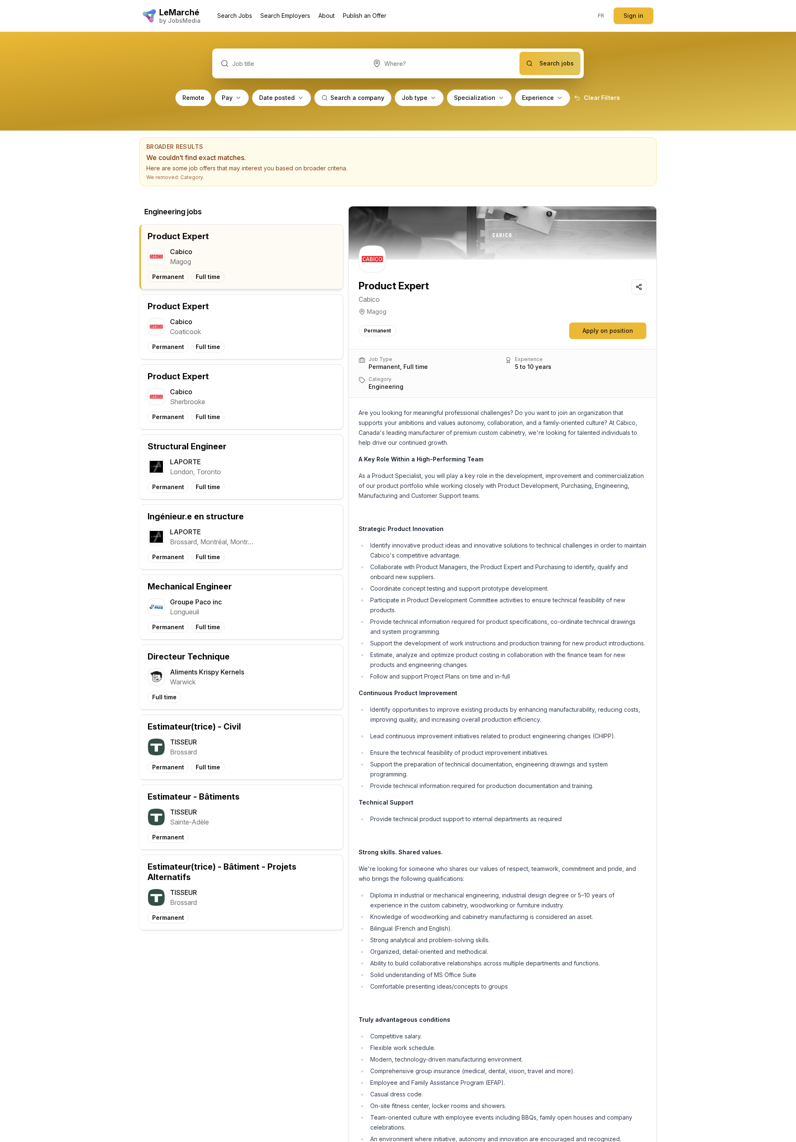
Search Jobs (234, 15)
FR (601, 15)
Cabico (369, 299)
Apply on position (607, 330)
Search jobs (556, 63)
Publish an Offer (364, 15)
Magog (376, 311)
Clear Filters (602, 97)
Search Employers (285, 15)
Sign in (633, 15)
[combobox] (442, 63)
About (326, 15)
